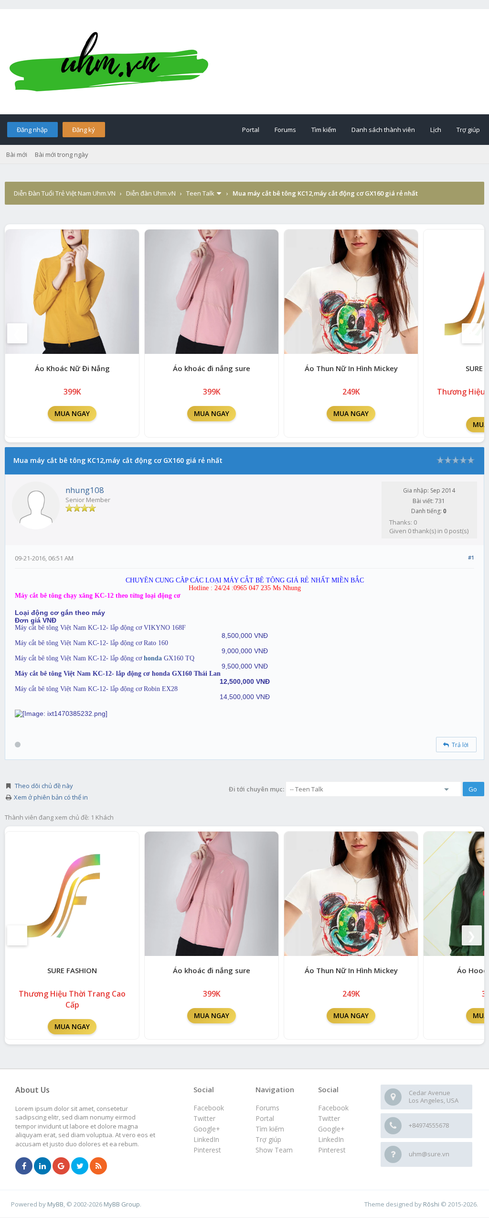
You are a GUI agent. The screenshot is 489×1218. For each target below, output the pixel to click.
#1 (471, 557)
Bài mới (16, 154)
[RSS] (98, 1166)
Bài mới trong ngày (61, 154)
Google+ (331, 1128)
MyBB (55, 1204)
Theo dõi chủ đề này (44, 785)
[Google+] (61, 1166)
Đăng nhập (32, 129)
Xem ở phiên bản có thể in (51, 797)
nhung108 (84, 489)
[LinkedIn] (42, 1166)
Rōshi (431, 1204)
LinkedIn (331, 1139)
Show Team (274, 1149)
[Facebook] (23, 1166)
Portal (250, 129)
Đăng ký (83, 129)
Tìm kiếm (323, 129)
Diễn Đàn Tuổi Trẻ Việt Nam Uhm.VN (65, 193)
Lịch (435, 129)
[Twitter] (79, 1166)
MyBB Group (122, 1204)
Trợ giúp (468, 129)
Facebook (333, 1107)
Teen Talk (200, 193)
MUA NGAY (72, 413)
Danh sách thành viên (383, 129)
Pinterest (332, 1149)
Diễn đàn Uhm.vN (151, 193)
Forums (285, 129)
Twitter (329, 1118)
